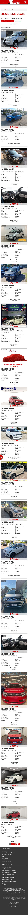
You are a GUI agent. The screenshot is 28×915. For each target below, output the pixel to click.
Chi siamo (4, 851)
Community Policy (6, 861)
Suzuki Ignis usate (9, 9)
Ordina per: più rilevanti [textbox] (6, 27)
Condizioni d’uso (6, 860)
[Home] (14, 2)
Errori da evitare (6, 869)
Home (3, 9)
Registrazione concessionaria (9, 881)
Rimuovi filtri (18, 21)
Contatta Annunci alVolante (8, 853)
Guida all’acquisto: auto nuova (9, 870)
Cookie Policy (5, 858)
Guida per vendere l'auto (8, 874)
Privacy (3, 856)
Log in (3, 883)
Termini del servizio (7, 854)
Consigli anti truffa (6, 867)
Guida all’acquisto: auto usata (9, 872)
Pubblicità (4, 885)
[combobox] (14, 27)
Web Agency (14, 906)
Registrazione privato (7, 879)
